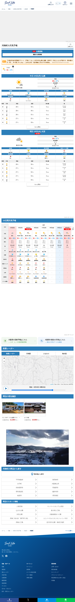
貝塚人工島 (19, 522)
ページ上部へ (69, 530)
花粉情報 (4, 583)
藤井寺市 (55, 491)
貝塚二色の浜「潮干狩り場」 (19, 518)
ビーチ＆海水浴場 (31, 572)
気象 (9, 9)
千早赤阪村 (19, 479)
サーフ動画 (29, 575)
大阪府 (26, 9)
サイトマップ (54, 572)
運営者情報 (54, 569)
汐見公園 (19, 514)
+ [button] (4, 358)
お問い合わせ (54, 566)
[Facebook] (6, 556)
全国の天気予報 (17, 9)
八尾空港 (19, 506)
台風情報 (4, 577)
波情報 (28, 569)
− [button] (4, 361)
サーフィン (29, 566)
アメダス (4, 586)
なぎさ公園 (19, 510)
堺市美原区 (19, 491)
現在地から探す (39, 474)
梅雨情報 (4, 580)
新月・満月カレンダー (7, 591)
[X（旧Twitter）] (3, 556)
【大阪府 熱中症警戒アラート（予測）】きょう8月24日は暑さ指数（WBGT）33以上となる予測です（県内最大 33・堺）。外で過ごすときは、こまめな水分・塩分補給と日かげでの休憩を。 (38, 61)
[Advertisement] (37, 27)
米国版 (53, 580)
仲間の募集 (29, 577)
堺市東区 (55, 495)
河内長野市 (19, 487)
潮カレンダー (5, 572)
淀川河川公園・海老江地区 (55, 522)
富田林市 (55, 479)
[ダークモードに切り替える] (58, 3)
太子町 (19, 483)
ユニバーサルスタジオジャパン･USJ (55, 518)
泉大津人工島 (55, 510)
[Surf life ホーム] (10, 3)
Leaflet (51, 384)
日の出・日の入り (6, 588)
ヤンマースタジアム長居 (55, 506)
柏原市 (19, 495)
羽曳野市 (55, 487)
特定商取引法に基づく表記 (58, 577)
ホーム (3, 9)
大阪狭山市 (55, 483)
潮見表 (3, 569)
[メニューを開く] (71, 3)
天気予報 (4, 575)
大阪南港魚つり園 (55, 514)
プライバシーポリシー (57, 575)
